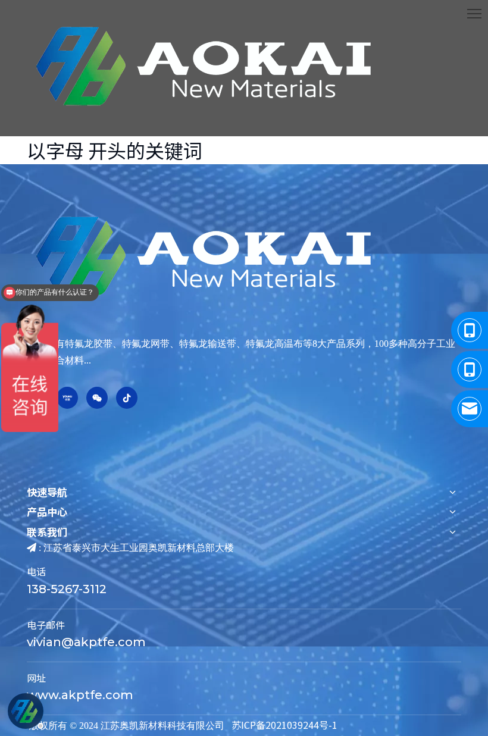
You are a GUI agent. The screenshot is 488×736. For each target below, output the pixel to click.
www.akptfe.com (80, 695)
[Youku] (67, 398)
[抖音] (126, 398)
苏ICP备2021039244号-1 (284, 725)
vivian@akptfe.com (86, 642)
